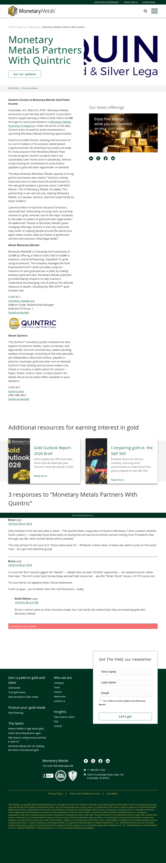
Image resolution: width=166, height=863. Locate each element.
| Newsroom (34, 27)
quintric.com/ (16, 391)
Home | (12, 27)
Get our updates (24, 74)
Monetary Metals (30, 88)
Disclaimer (112, 793)
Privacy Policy (55, 793)
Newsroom (60, 696)
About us (22, 27)
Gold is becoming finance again (24, 733)
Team (57, 687)
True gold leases (17, 692)
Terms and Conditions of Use (84, 793)
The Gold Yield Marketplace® (57, 765)
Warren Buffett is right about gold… (26, 728)
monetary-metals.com (21, 301)
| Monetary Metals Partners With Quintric (63, 27)
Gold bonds (14, 687)
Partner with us (130, 2)
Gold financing (15, 712)
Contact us (59, 701)
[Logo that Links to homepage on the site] (31, 11)
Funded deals (149, 2)
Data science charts (64, 716)
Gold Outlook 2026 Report (106, 2)
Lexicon (58, 725)
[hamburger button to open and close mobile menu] (154, 11)
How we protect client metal (23, 696)
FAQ (56, 721)
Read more (40, 476)
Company (59, 682)
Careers (58, 691)
